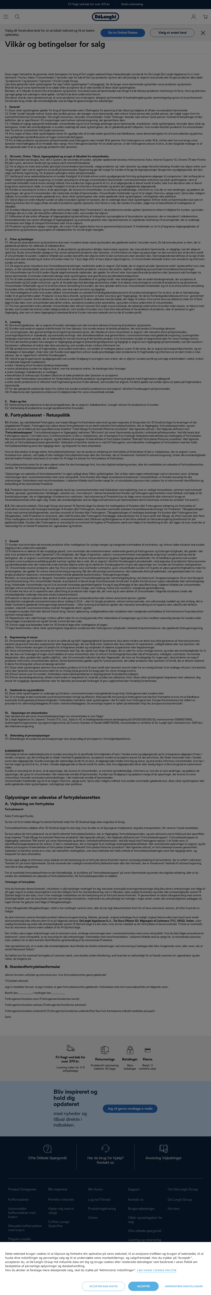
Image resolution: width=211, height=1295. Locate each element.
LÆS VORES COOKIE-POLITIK (157, 1270)
